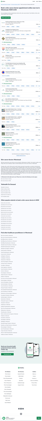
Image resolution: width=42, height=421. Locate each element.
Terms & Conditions (34, 380)
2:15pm (13, 52)
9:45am (8, 106)
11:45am (18, 44)
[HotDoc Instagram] (23, 408)
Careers (34, 376)
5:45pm (32, 139)
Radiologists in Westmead (5, 321)
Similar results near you (21, 155)
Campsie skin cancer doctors (6, 227)
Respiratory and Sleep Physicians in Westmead (9, 325)
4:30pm (17, 139)
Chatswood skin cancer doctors (6, 214)
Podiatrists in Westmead (5, 315)
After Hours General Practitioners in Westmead (9, 237)
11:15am (22, 34)
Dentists (21, 378)
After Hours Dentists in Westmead (7, 235)
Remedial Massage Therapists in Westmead (8, 323)
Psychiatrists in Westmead (5, 317)
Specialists (21, 380)
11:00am (17, 34)
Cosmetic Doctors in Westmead (6, 263)
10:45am (22, 106)
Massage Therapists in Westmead (6, 287)
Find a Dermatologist (8, 391)
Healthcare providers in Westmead (7, 334)
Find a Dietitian (8, 387)
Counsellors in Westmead (5, 265)
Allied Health (20, 376)
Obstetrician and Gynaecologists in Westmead (8, 293)
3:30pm (32, 52)
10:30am (13, 68)
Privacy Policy (34, 382)
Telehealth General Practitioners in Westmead (8, 244)
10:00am (8, 34)
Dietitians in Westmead (5, 276)
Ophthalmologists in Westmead (6, 297)
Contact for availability (5, 75)
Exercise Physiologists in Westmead (7, 282)
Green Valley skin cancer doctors (6, 223)
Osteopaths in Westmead (5, 302)
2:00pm (18, 26)
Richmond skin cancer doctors (6, 210)
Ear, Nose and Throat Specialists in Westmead (8, 278)
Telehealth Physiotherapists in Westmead (8, 246)
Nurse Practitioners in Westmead (6, 291)
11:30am (27, 106)
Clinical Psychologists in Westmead (7, 261)
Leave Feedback (8, 402)
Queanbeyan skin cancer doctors (6, 204)
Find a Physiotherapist (7, 378)
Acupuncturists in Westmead (6, 254)
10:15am (12, 34)
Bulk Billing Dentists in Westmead (6, 239)
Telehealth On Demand (5, 187)
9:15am (8, 44)
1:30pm (13, 26)
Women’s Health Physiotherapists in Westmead (9, 332)
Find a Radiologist (7, 393)
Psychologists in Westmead (5, 319)
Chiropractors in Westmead (5, 259)
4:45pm (22, 139)
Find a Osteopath (7, 389)
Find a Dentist (7, 376)
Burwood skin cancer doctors (6, 206)
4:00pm (8, 139)
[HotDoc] (3, 1)
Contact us (34, 378)
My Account (7, 398)
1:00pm (8, 26)
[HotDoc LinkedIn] (21, 408)
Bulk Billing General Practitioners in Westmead (9, 241)
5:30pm (27, 139)
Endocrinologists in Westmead (6, 280)
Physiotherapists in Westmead (6, 312)
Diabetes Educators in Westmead (6, 274)
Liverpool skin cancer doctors (6, 225)
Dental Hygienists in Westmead (6, 267)
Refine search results (6, 17)
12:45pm (23, 44)
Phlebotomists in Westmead (5, 310)
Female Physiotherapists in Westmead (7, 252)
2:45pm (32, 34)
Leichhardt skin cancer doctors (6, 208)
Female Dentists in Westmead (6, 250)
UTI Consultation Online (5, 196)
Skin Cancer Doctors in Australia (5, 4)
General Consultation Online (5, 192)
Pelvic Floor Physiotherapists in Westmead (8, 308)
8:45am (8, 129)
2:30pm (27, 34)
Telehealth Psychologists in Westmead (7, 248)
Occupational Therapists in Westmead (7, 295)
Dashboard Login (21, 382)
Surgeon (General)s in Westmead (6, 330)
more (39, 26)
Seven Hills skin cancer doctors (6, 221)
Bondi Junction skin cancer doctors (7, 212)
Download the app (7, 354)
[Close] (1, 418)
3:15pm (27, 52)
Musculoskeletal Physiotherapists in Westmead (9, 289)
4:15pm (13, 139)
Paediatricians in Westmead (5, 304)
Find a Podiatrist (8, 380)
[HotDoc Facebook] (19, 408)
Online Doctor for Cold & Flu (6, 194)
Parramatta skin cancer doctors (6, 219)
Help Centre (7, 400)
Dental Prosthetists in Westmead (6, 269)
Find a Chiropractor (7, 382)
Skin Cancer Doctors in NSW (15, 4)
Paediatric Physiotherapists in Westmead (8, 306)
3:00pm (22, 52)
